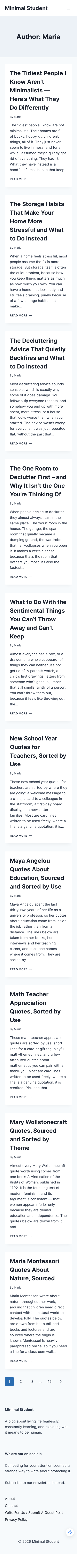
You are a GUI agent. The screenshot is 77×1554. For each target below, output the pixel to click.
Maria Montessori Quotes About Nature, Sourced (34, 1270)
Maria (17, 116)
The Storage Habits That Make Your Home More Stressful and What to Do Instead (37, 221)
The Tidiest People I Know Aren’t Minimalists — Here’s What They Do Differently (38, 90)
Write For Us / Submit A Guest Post (34, 1513)
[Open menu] (68, 8)
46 (49, 1381)
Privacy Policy (16, 1520)
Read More (21, 179)
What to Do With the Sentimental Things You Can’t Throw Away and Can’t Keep (38, 619)
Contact (11, 1506)
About (10, 1499)
